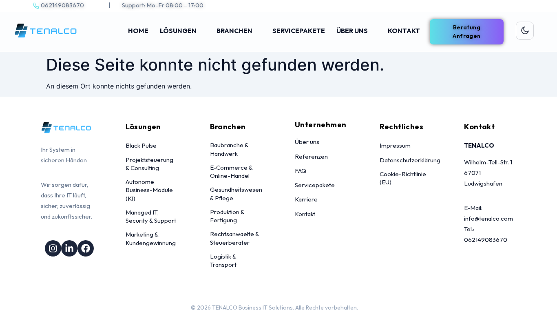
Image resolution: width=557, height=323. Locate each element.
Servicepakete (315, 185)
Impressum (395, 145)
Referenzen (311, 156)
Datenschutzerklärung (410, 160)
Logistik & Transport (223, 260)
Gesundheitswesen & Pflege (236, 193)
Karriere (306, 199)
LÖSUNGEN (178, 31)
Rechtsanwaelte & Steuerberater (234, 238)
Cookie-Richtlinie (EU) (403, 178)
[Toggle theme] (525, 31)
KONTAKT (404, 31)
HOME (138, 31)
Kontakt (305, 214)
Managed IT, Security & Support (151, 216)
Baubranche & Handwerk (229, 149)
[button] (467, 31)
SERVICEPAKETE (298, 31)
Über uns (307, 142)
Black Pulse (141, 145)
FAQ (300, 171)
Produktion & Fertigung (227, 216)
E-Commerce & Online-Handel (231, 171)
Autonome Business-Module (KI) (149, 190)
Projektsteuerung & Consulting (149, 164)
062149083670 (62, 5)
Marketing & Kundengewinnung (151, 238)
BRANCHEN (234, 31)
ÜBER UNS (352, 31)
